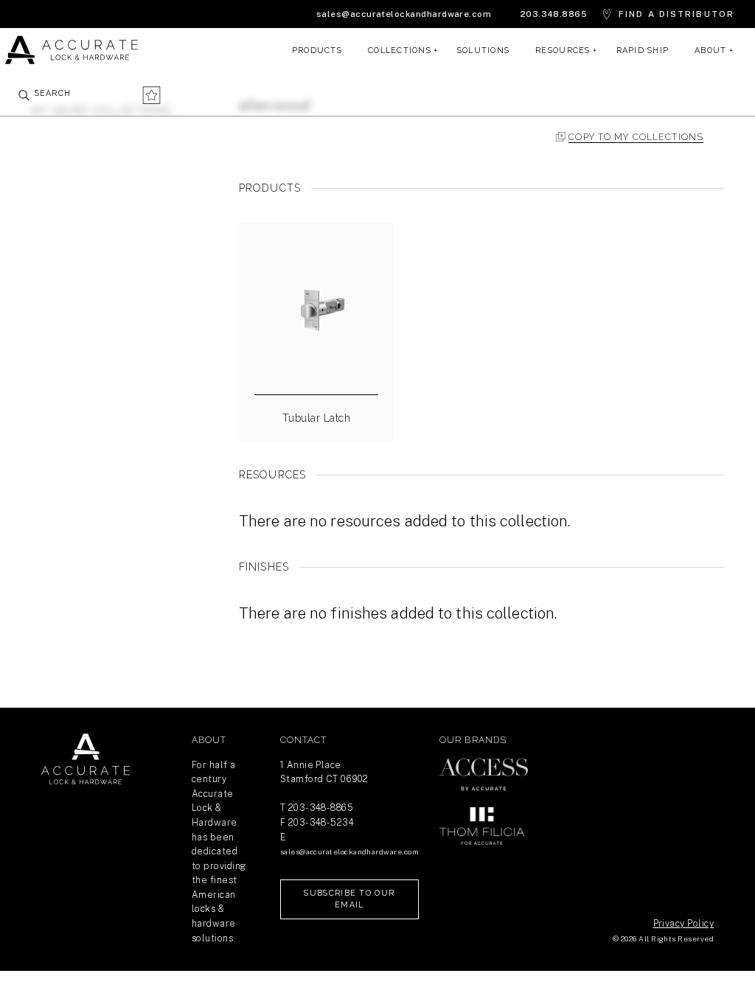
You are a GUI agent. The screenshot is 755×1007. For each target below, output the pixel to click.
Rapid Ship (642, 50)
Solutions (483, 50)
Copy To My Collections (635, 136)
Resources (562, 50)
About (710, 50)
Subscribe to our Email (349, 898)
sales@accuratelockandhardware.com (403, 14)
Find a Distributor (676, 14)
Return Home (85, 759)
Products (317, 50)
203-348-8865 (321, 807)
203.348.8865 (554, 14)
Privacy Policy (683, 923)
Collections (399, 50)
